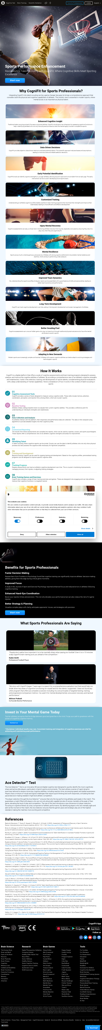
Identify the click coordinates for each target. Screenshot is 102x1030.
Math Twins (65, 976)
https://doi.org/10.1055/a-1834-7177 (59, 825)
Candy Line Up (66, 952)
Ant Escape (46, 965)
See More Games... (68, 996)
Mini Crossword (48, 952)
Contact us (78, 1020)
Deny (22, 534)
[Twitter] (85, 937)
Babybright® (84, 963)
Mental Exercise (85, 987)
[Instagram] (94, 937)
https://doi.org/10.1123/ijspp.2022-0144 (17, 909)
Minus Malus (66, 978)
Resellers (83, 965)
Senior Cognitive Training (30, 963)
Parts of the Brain (6, 954)
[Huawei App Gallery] (63, 928)
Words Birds (65, 994)
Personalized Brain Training (89, 983)
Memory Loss (5, 965)
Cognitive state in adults (30, 965)
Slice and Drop (66, 985)
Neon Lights (47, 970)
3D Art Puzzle (47, 996)
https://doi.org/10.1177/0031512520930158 (19, 875)
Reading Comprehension (88, 994)
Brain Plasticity (6, 959)
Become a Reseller (68, 1020)
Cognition (4, 963)
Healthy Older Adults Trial (30, 954)
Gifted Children (85, 996)
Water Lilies (65, 989)
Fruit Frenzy (47, 954)
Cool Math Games (85, 992)
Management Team (26, 1020)
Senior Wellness (27, 959)
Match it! (46, 976)
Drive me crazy (47, 972)
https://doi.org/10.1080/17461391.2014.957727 (68, 839)
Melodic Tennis (47, 985)
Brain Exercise (84, 972)
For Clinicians (84, 952)
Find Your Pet (47, 989)
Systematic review (28, 968)
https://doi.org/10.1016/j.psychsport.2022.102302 (21, 882)
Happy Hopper (66, 950)
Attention (4, 981)
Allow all (80, 534)
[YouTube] (90, 937)
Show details (85, 528)
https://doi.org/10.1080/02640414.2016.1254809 (20, 903)
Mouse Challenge (67, 981)
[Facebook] (81, 937)
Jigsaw (64, 972)
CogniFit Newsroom (38, 1020)
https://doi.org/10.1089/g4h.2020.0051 (17, 861)
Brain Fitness (5, 961)
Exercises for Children (87, 968)
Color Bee (65, 961)
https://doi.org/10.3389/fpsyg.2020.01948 (42, 891)
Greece (5, 1025)
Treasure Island (48, 968)
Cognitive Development (87, 970)
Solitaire (45, 961)
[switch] (40, 521)
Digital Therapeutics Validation (32, 950)
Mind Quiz (83, 976)
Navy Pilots (25, 956)
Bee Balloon (65, 963)
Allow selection (51, 534)
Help (83, 1020)
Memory (3, 976)
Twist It (64, 987)
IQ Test (82, 1000)
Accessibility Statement (92, 1020)
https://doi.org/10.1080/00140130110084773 (19, 871)
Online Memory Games (87, 989)
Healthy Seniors (27, 961)
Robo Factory (47, 963)
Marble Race (47, 983)
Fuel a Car (65, 974)
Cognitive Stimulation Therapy (89, 978)
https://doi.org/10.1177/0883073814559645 (34, 855)
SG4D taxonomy (27, 970)
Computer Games (27, 952)
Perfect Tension (67, 983)
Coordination (5, 974)
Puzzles (64, 954)
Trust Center (4, 1022)
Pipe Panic (46, 956)
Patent (82, 959)
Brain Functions (6, 970)
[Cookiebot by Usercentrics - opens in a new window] (85, 494)
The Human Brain (6, 950)
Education (83, 956)
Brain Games (84, 985)
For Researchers (85, 954)
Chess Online (47, 950)
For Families (84, 950)
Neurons (3, 956)
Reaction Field (66, 992)
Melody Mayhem (48, 992)
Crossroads (65, 965)
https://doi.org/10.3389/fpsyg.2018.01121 (31, 914)
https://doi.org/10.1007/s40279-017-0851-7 (45, 887)
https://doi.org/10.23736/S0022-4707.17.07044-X (20, 845)
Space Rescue (47, 978)
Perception (4, 978)
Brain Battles (84, 998)
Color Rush (46, 994)
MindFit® (83, 961)
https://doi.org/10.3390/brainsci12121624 (50, 850)
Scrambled (46, 987)
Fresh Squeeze (66, 970)
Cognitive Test (10, 3)
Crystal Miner (47, 959)
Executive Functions (7, 972)
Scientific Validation (35, 3)
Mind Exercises (85, 981)
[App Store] (93, 928)
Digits (63, 959)
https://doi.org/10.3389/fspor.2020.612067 (33, 834)
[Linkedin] (99, 937)
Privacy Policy (15, 1020)
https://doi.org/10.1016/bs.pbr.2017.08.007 (59, 866)
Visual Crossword (48, 974)
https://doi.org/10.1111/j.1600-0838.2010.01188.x (57, 830)
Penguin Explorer (67, 956)
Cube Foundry (66, 968)
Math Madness (48, 981)
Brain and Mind (6, 952)
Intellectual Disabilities (8, 968)
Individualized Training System (89, 974)
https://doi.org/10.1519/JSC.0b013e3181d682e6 (69, 896)
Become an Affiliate (56, 1020)
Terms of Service (6, 1020)
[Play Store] (78, 928)
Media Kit (47, 1020)
